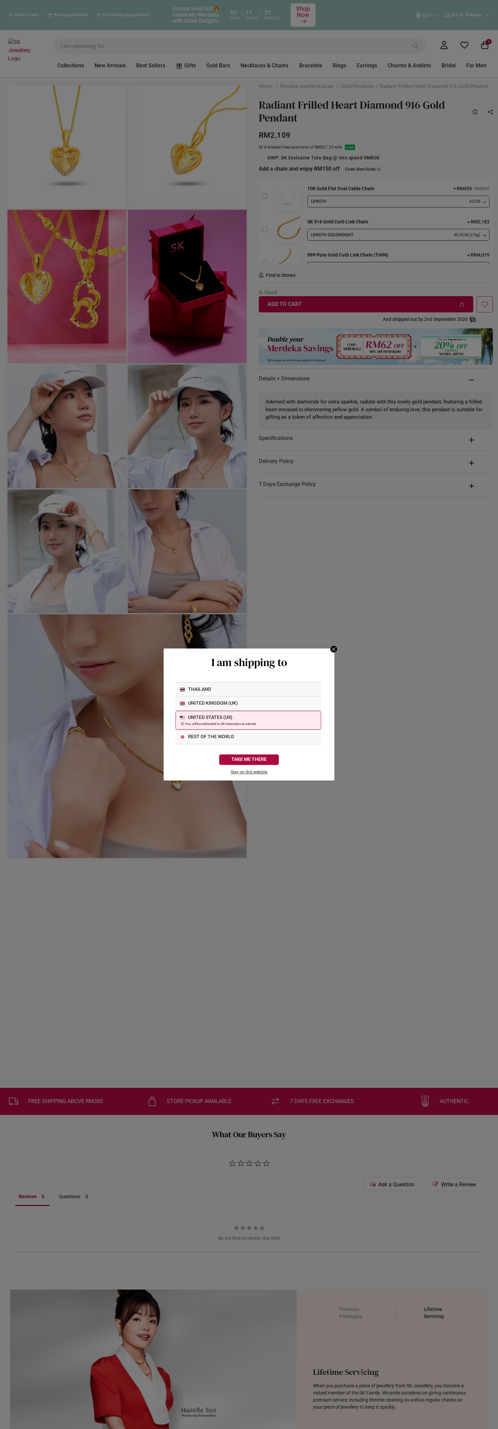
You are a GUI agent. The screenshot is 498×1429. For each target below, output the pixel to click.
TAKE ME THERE (249, 759)
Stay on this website (249, 772)
